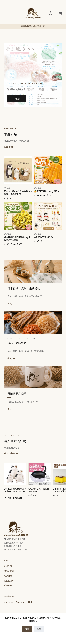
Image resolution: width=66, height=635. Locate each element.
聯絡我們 (8, 585)
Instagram (9, 602)
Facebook (21, 602)
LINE (30, 602)
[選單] (8, 13)
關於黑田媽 (9, 580)
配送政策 (8, 566)
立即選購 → (17, 98)
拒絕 (39, 628)
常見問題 (8, 575)
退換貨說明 (9, 571)
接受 (27, 628)
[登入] (50, 13)
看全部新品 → (11, 146)
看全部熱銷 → (11, 453)
